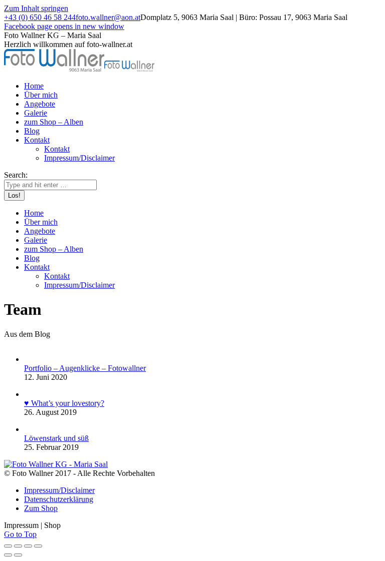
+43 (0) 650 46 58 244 (40, 17)
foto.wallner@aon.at (108, 17)
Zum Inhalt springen (36, 8)
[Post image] (31, 359)
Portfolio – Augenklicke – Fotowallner (85, 368)
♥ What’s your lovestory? (64, 403)
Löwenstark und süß (56, 438)
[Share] (18, 545)
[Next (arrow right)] (18, 554)
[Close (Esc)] (8, 545)
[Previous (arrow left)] (8, 554)
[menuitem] (34, 86)
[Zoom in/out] (38, 545)
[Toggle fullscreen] (28, 545)
